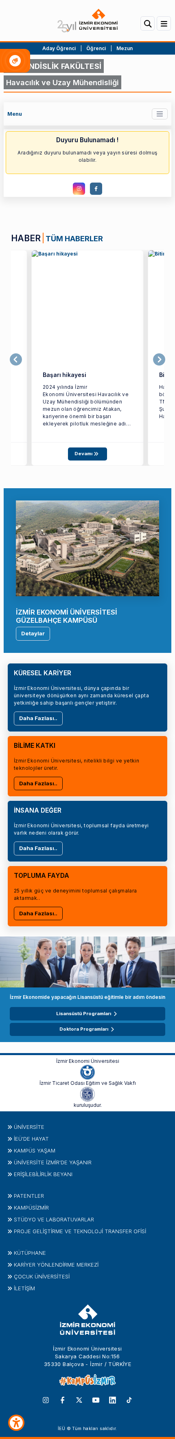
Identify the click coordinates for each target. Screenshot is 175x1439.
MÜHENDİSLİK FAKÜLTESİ (53, 66)
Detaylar (33, 633)
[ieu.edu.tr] (87, 20)
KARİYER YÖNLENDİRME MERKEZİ (56, 1264)
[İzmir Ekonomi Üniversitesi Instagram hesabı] (45, 1399)
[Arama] (147, 23)
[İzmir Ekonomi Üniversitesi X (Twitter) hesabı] (79, 1399)
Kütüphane (30, 1252)
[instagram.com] (79, 189)
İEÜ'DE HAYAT (31, 1138)
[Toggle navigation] (160, 113)
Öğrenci (96, 48)
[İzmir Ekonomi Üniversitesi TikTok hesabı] (129, 1399)
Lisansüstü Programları (83, 1013)
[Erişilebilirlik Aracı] (16, 1423)
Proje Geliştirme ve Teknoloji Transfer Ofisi (80, 1231)
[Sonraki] (159, 359)
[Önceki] (15, 359)
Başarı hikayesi (64, 375)
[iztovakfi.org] (87, 1093)
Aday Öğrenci (59, 48)
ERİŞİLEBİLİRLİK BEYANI (43, 1174)
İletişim (24, 1288)
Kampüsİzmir (31, 1207)
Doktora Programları (83, 1029)
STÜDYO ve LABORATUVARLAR (54, 1219)
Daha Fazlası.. (38, 718)
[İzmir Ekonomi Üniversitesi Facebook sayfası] (62, 1399)
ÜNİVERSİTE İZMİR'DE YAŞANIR (53, 1162)
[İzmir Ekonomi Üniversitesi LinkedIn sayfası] (112, 1399)
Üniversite (29, 1127)
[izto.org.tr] (87, 1071)
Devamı (84, 453)
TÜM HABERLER (74, 238)
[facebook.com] (96, 189)
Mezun (124, 48)
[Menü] (164, 23)
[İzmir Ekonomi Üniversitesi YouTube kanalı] (96, 1399)
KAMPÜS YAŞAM (34, 1150)
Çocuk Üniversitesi (42, 1276)
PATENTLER (29, 1195)
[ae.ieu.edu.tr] (87, 306)
